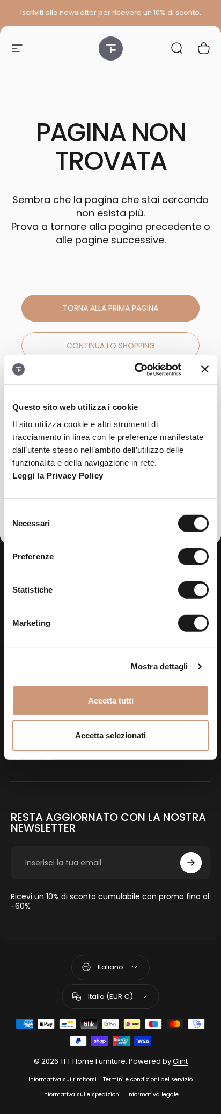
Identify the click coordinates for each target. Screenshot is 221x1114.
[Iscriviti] (191, 862)
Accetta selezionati (110, 735)
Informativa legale (153, 1094)
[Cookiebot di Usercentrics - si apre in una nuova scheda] (136, 369)
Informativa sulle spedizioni (81, 1094)
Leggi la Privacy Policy (58, 475)
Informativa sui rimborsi (62, 1079)
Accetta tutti (111, 700)
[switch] (193, 556)
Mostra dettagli (159, 666)
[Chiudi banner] (205, 369)
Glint (180, 1061)
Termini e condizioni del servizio (148, 1079)
